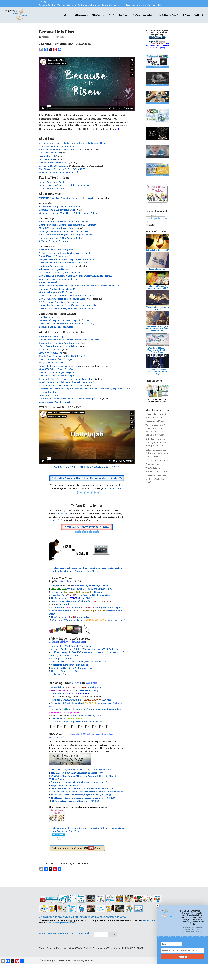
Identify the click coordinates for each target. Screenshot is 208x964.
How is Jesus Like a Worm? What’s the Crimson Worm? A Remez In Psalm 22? (76, 276)
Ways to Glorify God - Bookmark (54, 402)
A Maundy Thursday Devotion (53, 241)
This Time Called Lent (50, 153)
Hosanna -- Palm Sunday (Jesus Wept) (57, 210)
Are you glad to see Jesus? (51, 362)
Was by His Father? (56, 292)
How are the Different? (76, 592)
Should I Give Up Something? (60, 149)
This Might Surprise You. (67, 234)
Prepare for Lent (47, 156)
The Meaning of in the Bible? (70, 617)
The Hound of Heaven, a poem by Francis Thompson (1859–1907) (83, 798)
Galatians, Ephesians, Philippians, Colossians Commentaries (157, 453)
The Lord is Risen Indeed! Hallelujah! (57, 375)
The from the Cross (56, 266)
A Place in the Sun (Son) (50, 349)
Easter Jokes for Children (51, 188)
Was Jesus (67, 259)
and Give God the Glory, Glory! (75, 690)
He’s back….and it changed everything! (57, 372)
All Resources (80, 15)
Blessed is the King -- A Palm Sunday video (59, 206)
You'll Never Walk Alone (50, 353)
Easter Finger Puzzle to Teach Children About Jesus (64, 185)
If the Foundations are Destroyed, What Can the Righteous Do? (156, 442)
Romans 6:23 (55, 520)
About (66, 15)
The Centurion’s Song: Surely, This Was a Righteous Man (66, 308)
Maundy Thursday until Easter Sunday (57, 228)
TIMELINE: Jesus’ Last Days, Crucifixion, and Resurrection (67, 198)
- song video (56, 250)
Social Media (148, 15)
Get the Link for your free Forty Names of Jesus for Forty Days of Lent (72, 143)
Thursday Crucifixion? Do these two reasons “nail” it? (65, 263)
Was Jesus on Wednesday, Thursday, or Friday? (80, 585)
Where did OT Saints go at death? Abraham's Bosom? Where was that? (157, 329)
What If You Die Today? (168, 15)
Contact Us (119, 948)
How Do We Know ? (62, 299)
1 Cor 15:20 (44, 122)
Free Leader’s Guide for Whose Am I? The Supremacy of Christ (157, 417)
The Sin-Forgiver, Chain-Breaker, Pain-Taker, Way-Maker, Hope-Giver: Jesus (84, 389)
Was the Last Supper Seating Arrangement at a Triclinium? (67, 225)
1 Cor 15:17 (44, 115)
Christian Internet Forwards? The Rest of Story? (70, 398)
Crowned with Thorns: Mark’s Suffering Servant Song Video (68, 305)
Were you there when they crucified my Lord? (61, 272)
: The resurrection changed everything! (67, 379)
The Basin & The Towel (65, 221)
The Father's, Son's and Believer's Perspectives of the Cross (69, 339)
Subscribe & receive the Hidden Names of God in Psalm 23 (87, 478)
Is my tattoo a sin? (157, 269)
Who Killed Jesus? (48, 282)
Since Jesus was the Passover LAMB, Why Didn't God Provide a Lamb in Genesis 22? (79, 285)
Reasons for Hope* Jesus (53, 37)
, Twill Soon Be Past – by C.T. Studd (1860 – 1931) (81, 770)
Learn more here (113, 488)
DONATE (186, 15)
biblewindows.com (72, 641)
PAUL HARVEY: (66, 718)
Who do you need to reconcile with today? (59, 279)
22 (53, 122)
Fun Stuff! (123, 15)
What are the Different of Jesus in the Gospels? (87, 607)
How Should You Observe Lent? (54, 162)
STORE (196, 15)
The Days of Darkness (50, 317)
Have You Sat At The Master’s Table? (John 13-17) (62, 169)
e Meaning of (61, 598)
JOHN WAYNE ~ (70, 693)
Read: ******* (87, 467)
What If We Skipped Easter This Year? (57, 369)
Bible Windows (97, 15)
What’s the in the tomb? (66, 382)
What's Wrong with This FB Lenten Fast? (58, 172)
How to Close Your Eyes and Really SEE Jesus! (62, 356)
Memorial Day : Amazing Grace (77, 687)
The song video (55, 256)
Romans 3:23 (61, 513)
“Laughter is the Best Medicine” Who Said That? (156, 479)
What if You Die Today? (80, 948)
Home (42, 948)
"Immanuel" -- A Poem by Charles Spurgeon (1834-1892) (79, 782)
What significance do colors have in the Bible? (157, 287)
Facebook (97, 948)
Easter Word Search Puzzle (52, 182)
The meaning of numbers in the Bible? (157, 308)
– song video (54, 336)
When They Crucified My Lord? (76, 715)
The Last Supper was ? (61, 238)
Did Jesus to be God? (57, 289)
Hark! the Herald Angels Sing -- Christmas (82, 700)
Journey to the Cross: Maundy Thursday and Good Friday (66, 295)
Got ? (111, 15)
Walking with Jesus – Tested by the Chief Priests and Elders (68, 213)
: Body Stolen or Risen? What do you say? (67, 323)
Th (52, 598)
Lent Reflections (47, 159)
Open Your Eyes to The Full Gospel (55, 359)
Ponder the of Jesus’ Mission (59, 366)
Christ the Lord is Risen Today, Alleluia (58, 346)
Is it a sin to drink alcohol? (157, 250)
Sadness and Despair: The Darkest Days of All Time (64, 320)
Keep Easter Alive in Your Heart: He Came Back (62, 385)
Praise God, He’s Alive (49, 395)
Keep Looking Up (47, 392)
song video (56, 327)
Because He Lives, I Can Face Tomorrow (59, 343)
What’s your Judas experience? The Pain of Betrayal (64, 231)
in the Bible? (80, 598)
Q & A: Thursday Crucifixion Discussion (58, 302)
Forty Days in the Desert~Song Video (56, 146)
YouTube (136, 15)
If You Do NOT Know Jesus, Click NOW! (87, 526)
